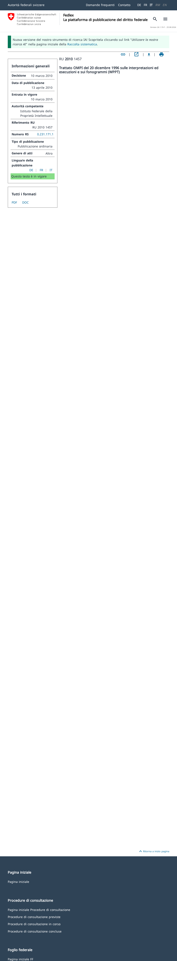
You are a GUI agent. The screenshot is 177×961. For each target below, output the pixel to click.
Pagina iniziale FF (20, 959)
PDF (14, 202)
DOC (25, 202)
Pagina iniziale (18, 881)
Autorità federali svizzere (26, 5)
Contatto (124, 5)
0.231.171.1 (45, 134)
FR (145, 5)
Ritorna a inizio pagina (153, 851)
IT (151, 5)
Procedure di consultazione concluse (35, 931)
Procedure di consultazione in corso (34, 924)
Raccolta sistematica (82, 44)
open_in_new (136, 54)
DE (139, 5)
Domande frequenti (100, 5)
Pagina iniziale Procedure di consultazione (39, 909)
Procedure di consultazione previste (34, 916)
